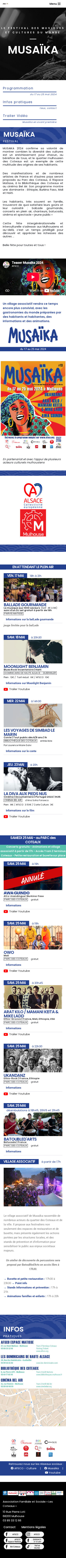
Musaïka (53, 1468)
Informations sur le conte (21, 751)
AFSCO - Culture (25, 1468)
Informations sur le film (20, 810)
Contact (9, 1527)
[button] (33, 619)
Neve (15, 1554)
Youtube (54, 1472)
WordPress (46, 1554)
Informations (13, 905)
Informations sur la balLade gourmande (30, 619)
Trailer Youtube (19, 689)
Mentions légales (33, 1527)
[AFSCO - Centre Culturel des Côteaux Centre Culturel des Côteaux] (6, 4)
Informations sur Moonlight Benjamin (28, 683)
